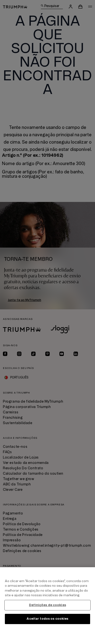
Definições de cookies (47, 605)
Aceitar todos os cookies (47, 618)
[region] (47, 597)
